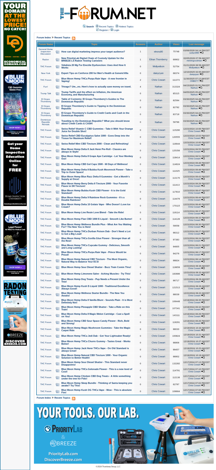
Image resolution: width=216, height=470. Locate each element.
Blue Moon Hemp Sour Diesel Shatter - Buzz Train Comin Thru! (96, 267)
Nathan (158, 86)
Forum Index (44, 37)
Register (103, 30)
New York (45, 73)
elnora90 (158, 51)
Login (116, 30)
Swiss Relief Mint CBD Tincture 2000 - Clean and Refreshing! (95, 143)
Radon (45, 59)
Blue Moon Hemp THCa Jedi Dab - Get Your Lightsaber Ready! (96, 336)
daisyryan (158, 73)
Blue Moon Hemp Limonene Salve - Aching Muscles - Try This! (96, 273)
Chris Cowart (158, 80)
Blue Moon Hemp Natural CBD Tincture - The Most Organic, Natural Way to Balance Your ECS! (94, 260)
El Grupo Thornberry (45, 100)
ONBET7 (194, 81)
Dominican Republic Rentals (46, 122)
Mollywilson (158, 66)
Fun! (45, 87)
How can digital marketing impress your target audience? (93, 51)
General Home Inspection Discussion (46, 51)
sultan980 (194, 53)
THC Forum (45, 66)
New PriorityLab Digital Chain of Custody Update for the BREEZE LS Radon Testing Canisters (92, 59)
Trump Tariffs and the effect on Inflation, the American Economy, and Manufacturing (91, 93)
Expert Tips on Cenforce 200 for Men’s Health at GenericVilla (94, 73)
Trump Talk (45, 93)
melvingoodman (194, 60)
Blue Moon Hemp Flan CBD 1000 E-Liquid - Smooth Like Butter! (96, 219)
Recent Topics (106, 26)
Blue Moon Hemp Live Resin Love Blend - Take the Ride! (92, 212)
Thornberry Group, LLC (111, 466)
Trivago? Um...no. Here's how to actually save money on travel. (96, 86)
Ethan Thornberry (158, 59)
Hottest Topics (126, 26)
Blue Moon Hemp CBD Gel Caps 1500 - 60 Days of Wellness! (94, 164)
